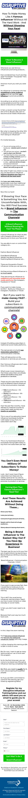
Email (5, 741)
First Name (6, 728)
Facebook (14, 787)
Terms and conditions (9, 794)
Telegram (21, 787)
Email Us (7, 787)
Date (5, 719)
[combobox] (14, 723)
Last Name (6, 734)
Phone (5, 748)
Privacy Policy (21, 794)
